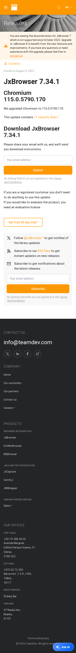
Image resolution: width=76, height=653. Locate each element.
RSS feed (44, 251)
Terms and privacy (38, 638)
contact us (16, 55)
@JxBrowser (33, 238)
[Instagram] (37, 354)
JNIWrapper (10, 488)
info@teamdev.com (28, 342)
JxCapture (10, 471)
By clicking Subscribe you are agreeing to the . (37, 298)
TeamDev (31, 643)
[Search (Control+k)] (59, 7)
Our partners (11, 391)
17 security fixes (45, 117)
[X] (7, 354)
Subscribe (38, 289)
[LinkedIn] (17, 354)
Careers (8, 408)
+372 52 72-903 (13, 569)
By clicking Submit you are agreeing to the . (32, 180)
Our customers (12, 383)
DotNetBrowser (13, 445)
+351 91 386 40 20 (15, 539)
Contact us (10, 399)
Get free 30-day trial (22, 222)
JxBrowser (10, 437)
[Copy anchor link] (49, 99)
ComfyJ (8, 480)
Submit (38, 170)
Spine (7, 505)
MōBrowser (10, 454)
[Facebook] (27, 354)
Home (7, 374)
